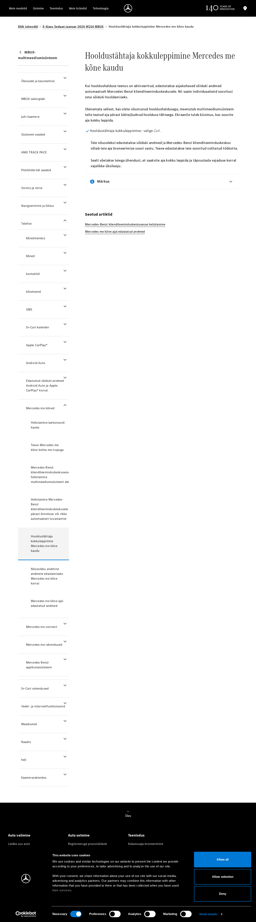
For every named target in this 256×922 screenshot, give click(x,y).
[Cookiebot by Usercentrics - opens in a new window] (25, 914)
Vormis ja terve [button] (32, 188)
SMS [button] (29, 309)
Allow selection (222, 876)
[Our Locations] (245, 8)
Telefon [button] (26, 223)
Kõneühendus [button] (35, 238)
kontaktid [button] (33, 274)
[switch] (115, 914)
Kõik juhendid (28, 26)
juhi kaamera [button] (30, 117)
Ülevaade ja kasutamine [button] (38, 81)
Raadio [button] (26, 742)
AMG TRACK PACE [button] (34, 152)
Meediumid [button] (29, 724)
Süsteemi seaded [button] (33, 134)
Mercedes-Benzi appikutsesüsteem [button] (39, 664)
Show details (208, 914)
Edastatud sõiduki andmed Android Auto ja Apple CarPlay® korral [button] (45, 385)
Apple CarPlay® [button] (37, 345)
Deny (222, 893)
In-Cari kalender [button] (37, 327)
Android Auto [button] (35, 363)
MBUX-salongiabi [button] (33, 99)
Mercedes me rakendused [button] (44, 644)
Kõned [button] (30, 256)
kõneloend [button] (33, 292)
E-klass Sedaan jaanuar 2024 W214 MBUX (73, 26)
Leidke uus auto (19, 844)
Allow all (223, 859)
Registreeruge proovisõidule (87, 844)
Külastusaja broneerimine (145, 844)
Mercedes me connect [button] (41, 627)
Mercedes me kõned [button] (40, 408)
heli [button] (23, 760)
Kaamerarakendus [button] (34, 777)
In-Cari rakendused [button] (35, 688)
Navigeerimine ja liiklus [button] (37, 206)
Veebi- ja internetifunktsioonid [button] (43, 706)
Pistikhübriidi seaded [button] (36, 170)
